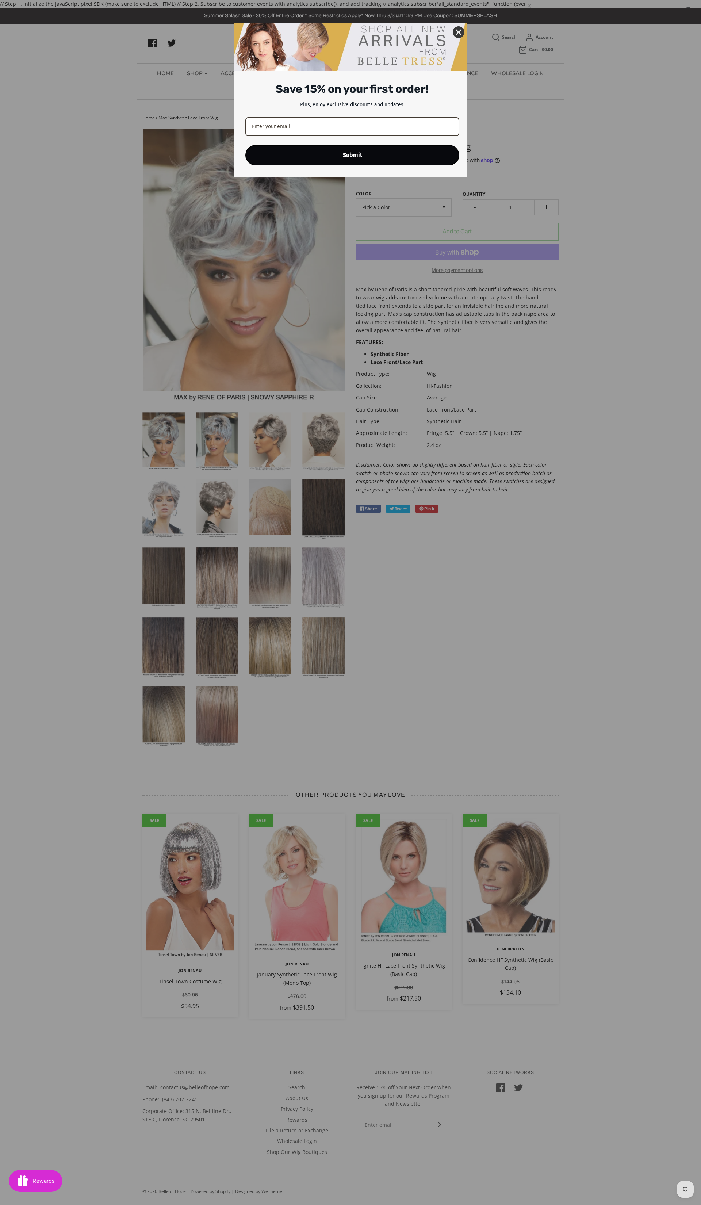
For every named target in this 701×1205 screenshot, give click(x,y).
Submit (352, 155)
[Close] (458, 32)
